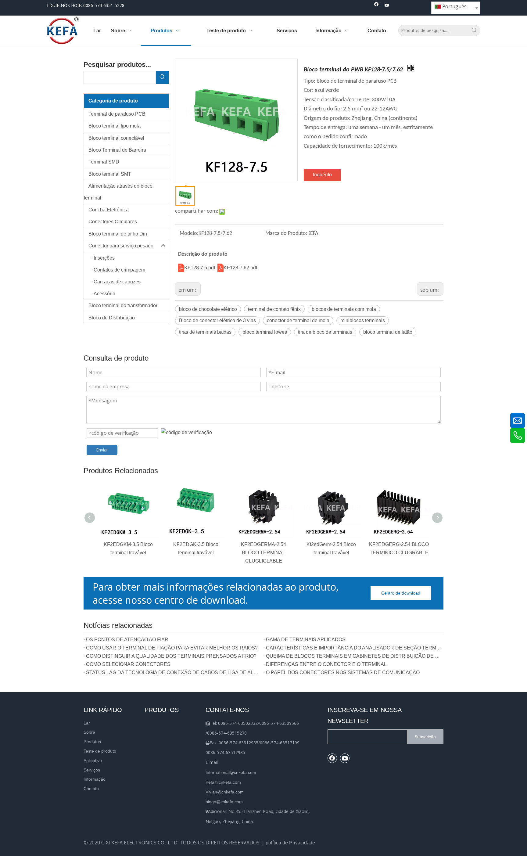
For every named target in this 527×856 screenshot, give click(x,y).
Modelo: (189, 233)
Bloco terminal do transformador (122, 305)
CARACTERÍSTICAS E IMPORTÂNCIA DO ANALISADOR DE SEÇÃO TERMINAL (353, 647)
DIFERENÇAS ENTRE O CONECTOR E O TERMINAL (326, 664)
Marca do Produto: (286, 233)
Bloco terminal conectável (116, 138)
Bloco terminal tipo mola (114, 125)
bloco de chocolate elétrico (208, 309)
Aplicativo (93, 760)
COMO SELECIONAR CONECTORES (128, 664)
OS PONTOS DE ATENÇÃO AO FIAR (127, 639)
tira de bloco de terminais (325, 332)
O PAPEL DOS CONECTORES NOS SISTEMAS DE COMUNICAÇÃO (343, 672)
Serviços (92, 770)
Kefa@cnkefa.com (223, 782)
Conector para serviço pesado (120, 245)
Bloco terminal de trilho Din (117, 233)
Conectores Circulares (112, 221)
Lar (87, 723)
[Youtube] (387, 6)
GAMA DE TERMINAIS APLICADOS (306, 639)
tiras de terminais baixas (205, 332)
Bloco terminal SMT (109, 174)
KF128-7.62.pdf (240, 267)
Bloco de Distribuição (111, 317)
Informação (95, 779)
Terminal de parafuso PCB (116, 114)
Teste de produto (100, 751)
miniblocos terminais (362, 320)
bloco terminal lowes (264, 332)
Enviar (102, 450)
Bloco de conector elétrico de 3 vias (217, 320)
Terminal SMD (103, 161)
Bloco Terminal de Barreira (117, 150)
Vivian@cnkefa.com (225, 791)
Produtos (92, 741)
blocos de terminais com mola (344, 309)
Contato (91, 788)
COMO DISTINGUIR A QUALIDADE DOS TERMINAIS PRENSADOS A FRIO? (171, 656)
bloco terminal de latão (387, 332)
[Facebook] (376, 6)
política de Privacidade (290, 842)
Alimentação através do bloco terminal (118, 191)
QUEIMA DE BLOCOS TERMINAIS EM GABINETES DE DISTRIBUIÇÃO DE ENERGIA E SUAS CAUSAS (353, 656)
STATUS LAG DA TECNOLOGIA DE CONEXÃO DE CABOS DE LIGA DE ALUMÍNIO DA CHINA (173, 672)
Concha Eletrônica (108, 209)
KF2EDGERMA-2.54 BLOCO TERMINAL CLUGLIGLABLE (263, 552)
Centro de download (400, 593)
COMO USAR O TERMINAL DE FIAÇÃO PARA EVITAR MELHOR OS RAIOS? (172, 647)
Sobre (89, 732)
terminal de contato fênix (274, 309)
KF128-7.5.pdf (200, 267)
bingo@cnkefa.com (224, 801)
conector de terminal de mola (298, 320)
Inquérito (322, 174)
